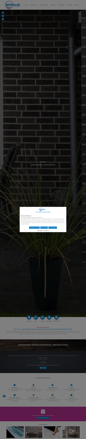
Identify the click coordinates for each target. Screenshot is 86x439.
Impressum (46, 230)
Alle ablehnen (44, 227)
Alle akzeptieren (52, 227)
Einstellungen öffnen (34, 227)
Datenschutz (40, 230)
